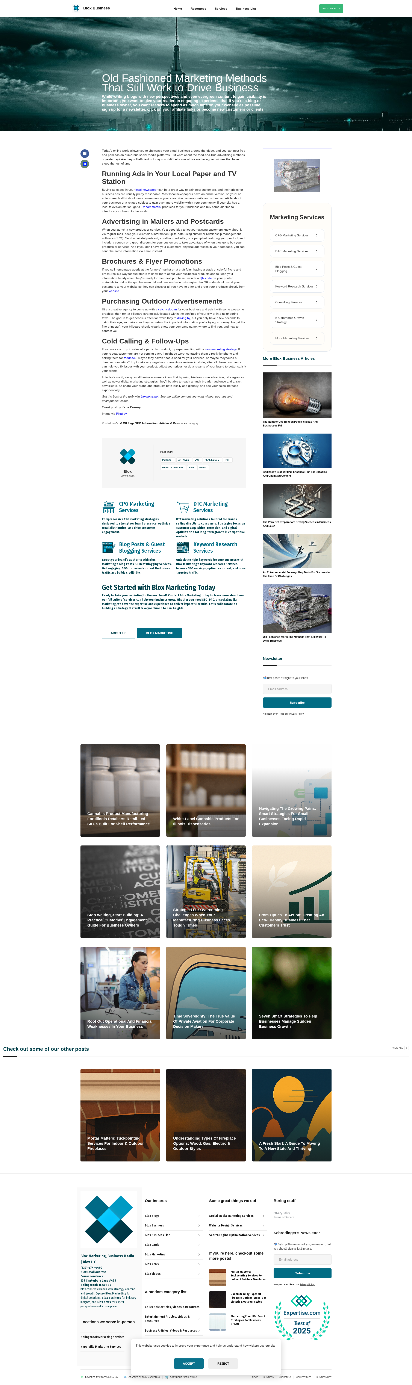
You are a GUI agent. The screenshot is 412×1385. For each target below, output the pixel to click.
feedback (130, 358)
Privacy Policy (296, 713)
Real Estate (212, 460)
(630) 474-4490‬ (91, 1268)
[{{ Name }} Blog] (217, 1277)
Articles (183, 460)
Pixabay (121, 413)
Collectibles (303, 1377)
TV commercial (151, 207)
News (202, 467)
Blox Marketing (159, 633)
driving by (183, 318)
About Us (118, 633)
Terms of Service (284, 1217)
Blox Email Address (93, 1272)
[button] (198, 8)
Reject (223, 1363)
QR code (206, 278)
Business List (324, 1377)
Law (197, 460)
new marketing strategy (220, 349)
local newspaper (146, 189)
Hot (227, 460)
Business (269, 1377)
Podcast (167, 460)
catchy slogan (167, 309)
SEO (191, 467)
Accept (189, 1363)
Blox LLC (192, 1377)
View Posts (128, 476)
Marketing (285, 1377)
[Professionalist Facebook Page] (84, 153)
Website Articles (172, 467)
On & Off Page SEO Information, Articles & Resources (151, 423)
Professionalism (108, 1377)
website (114, 291)
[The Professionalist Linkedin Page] (84, 164)
